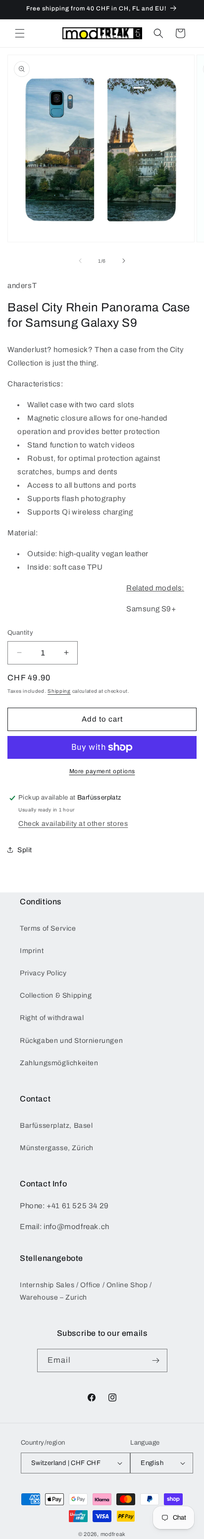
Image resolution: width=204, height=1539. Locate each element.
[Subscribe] (156, 1360)
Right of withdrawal (52, 1018)
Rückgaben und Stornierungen (71, 1040)
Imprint (32, 950)
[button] (20, 33)
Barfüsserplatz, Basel (56, 1125)
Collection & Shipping (56, 995)
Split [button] (24, 850)
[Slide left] (80, 261)
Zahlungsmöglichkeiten (59, 1063)
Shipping (59, 691)
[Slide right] (124, 261)
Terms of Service (48, 928)
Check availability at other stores (73, 823)
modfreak (113, 1534)
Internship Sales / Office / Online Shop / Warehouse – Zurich (86, 1291)
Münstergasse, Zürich (57, 1148)
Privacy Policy (43, 973)
